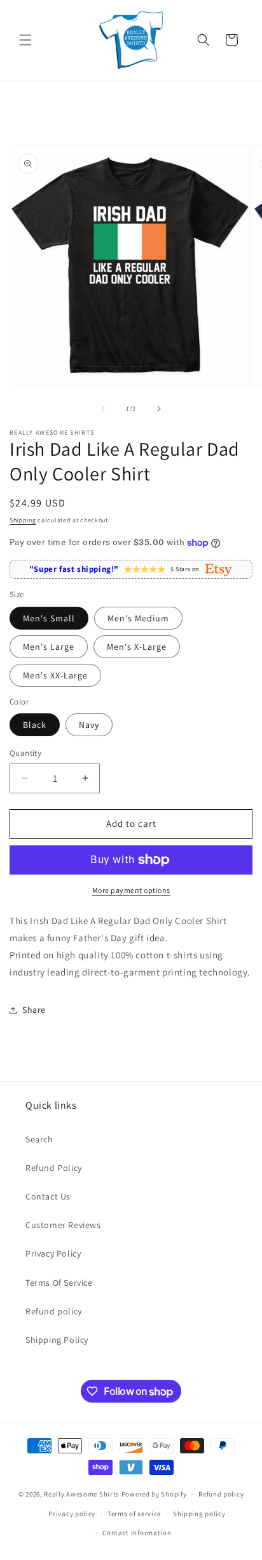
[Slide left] (103, 409)
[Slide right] (159, 409)
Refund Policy (53, 1167)
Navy (89, 724)
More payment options (131, 890)
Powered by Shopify (154, 1494)
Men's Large (48, 646)
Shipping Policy (56, 1339)
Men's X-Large (137, 646)
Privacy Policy (53, 1253)
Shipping (23, 520)
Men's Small (49, 618)
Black (34, 724)
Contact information (136, 1532)
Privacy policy (71, 1513)
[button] (25, 40)
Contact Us (48, 1196)
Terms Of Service (59, 1282)
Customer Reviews (63, 1225)
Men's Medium (138, 618)
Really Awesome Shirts (82, 1494)
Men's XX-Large (55, 675)
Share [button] (34, 1009)
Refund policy (53, 1311)
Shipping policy (199, 1513)
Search (39, 1139)
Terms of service (134, 1513)
